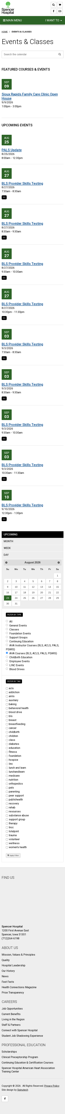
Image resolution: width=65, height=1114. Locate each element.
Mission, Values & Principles (18, 954)
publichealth (16, 799)
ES (59, 11)
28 (49, 598)
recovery (14, 803)
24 (16, 598)
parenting (14, 791)
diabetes (14, 743)
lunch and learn (17, 767)
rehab (12, 807)
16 (7, 592)
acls (11, 688)
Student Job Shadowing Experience (22, 1035)
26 (33, 598)
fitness (13, 751)
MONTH (8, 541)
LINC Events (16, 665)
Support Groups (18, 637)
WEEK (7, 548)
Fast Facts (8, 981)
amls (11, 696)
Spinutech (22, 1090)
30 (7, 603)
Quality (6, 960)
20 (41, 592)
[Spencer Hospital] (8, 8)
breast (12, 720)
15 (57, 587)
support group (17, 819)
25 (24, 598)
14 (49, 587)
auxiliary (13, 700)
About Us (10, 948)
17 (16, 592)
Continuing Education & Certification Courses (27, 1062)
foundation (15, 755)
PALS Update (12, 150)
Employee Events (19, 661)
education (14, 747)
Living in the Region (13, 1019)
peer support (16, 795)
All (10, 621)
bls (4, 197)
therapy (13, 823)
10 (16, 587)
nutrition (13, 779)
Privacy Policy (51, 1086)
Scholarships (9, 1051)
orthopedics (16, 783)
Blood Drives (16, 669)
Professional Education (24, 1045)
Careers (9, 1002)
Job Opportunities (12, 1008)
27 (41, 598)
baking (12, 704)
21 (49, 592)
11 (24, 587)
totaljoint (14, 831)
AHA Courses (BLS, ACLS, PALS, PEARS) (33, 653)
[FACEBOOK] (53, 11)
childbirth (14, 732)
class (12, 740)
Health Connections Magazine (19, 987)
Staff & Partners (11, 1024)
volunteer (14, 839)
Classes (14, 629)
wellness (14, 843)
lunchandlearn (17, 771)
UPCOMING (11, 534)
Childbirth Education (20, 657)
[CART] (60, 5)
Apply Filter (14, 855)
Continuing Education (21, 641)
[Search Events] (59, 54)
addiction (14, 692)
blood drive (15, 712)
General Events (18, 625)
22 (57, 592)
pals (11, 787)
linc (11, 763)
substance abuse (19, 815)
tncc (11, 827)
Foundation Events (20, 633)
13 (41, 587)
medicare (14, 775)
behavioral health (18, 708)
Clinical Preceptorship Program (20, 1057)
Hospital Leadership (13, 965)
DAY (6, 554)
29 (57, 598)
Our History (8, 970)
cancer (12, 728)
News (5, 976)
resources (15, 811)
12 (33, 587)
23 (7, 598)
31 (16, 603)
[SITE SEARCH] (53, 5)
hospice (13, 759)
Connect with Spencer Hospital (20, 1030)
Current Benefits (11, 1014)
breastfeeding (17, 724)
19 (33, 592)
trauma (13, 835)
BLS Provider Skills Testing (22, 183)
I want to (52, 20)
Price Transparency (13, 992)
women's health (18, 847)
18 (24, 592)
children (13, 736)
